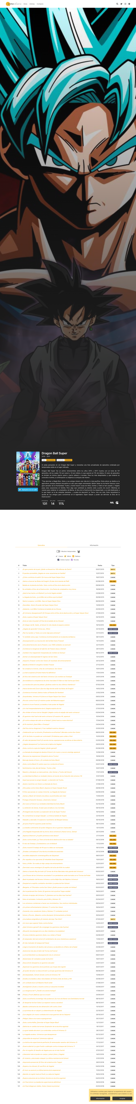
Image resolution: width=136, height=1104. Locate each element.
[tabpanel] (68, 819)
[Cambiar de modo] (129, 4)
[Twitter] (121, 4)
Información (100, 1098)
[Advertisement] (68, 527)
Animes (32, 4)
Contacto (40, 4)
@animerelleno (51, 460)
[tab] (41, 545)
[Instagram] (125, 4)
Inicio (25, 4)
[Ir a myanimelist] (112, 502)
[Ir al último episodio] (79, 552)
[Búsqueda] (117, 4)
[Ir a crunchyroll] (117, 502)
